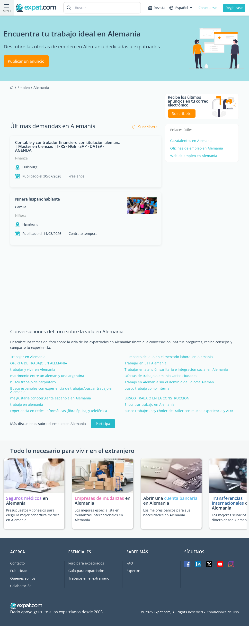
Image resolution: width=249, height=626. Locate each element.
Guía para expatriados (86, 570)
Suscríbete (148, 127)
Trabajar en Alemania (27, 357)
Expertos (133, 570)
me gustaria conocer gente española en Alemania (50, 398)
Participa (103, 423)
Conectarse (207, 7)
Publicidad (18, 570)
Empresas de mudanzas (100, 498)
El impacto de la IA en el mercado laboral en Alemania (168, 357)
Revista (159, 7)
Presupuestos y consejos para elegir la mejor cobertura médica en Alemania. (33, 515)
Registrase (234, 7)
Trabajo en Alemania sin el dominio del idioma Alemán (169, 382)
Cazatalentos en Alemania (191, 140)
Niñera (20, 215)
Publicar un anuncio (26, 61)
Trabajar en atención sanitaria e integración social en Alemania (176, 369)
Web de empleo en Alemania (193, 156)
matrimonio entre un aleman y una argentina (47, 376)
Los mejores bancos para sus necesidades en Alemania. (166, 512)
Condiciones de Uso (223, 612)
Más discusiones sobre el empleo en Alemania (48, 423)
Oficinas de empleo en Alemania (196, 148)
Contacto (17, 563)
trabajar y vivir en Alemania (32, 369)
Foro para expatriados (86, 563)
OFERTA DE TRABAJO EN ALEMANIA (38, 363)
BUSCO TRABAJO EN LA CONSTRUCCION (156, 398)
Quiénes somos (22, 578)
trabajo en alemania (26, 404)
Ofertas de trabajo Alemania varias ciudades (160, 376)
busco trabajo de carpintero (33, 382)
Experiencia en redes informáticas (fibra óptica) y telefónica (58, 411)
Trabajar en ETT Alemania (145, 363)
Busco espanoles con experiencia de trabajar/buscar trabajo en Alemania (62, 390)
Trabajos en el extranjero (88, 578)
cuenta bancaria (180, 498)
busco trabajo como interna (146, 388)
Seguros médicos (24, 498)
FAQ (129, 563)
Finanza (21, 158)
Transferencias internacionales (228, 500)
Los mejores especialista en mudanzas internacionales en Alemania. (99, 515)
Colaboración (21, 585)
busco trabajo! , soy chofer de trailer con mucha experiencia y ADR (178, 411)
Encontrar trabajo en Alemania (149, 404)
